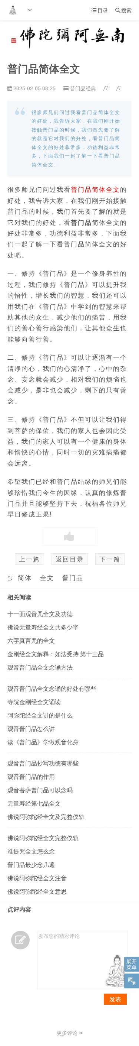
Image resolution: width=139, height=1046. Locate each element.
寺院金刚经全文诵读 (34, 701)
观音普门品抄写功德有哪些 (43, 763)
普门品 (72, 577)
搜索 (123, 10)
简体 (25, 577)
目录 (100, 10)
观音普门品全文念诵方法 (40, 667)
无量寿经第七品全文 (34, 803)
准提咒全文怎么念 (31, 851)
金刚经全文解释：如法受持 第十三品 (55, 654)
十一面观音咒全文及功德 (40, 613)
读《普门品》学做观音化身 (43, 742)
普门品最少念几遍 (31, 864)
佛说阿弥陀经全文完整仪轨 (43, 837)
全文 (47, 577)
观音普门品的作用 (31, 776)
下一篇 (109, 558)
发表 (115, 999)
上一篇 (29, 558)
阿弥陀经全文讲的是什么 (40, 715)
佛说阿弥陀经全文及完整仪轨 (46, 816)
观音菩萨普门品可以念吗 (40, 790)
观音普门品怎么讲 (31, 728)
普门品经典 (83, 88)
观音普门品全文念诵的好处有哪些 (51, 688)
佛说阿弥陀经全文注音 (37, 878)
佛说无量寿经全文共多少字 (43, 627)
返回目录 (70, 558)
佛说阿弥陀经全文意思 (37, 891)
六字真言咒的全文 (31, 640)
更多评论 (68, 1032)
